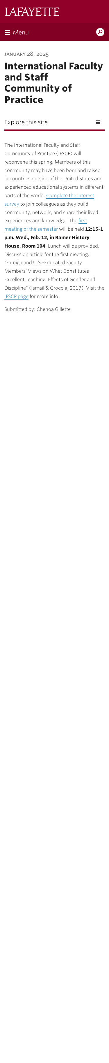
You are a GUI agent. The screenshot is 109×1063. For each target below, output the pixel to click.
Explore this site (26, 122)
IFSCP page (16, 296)
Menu (21, 32)
